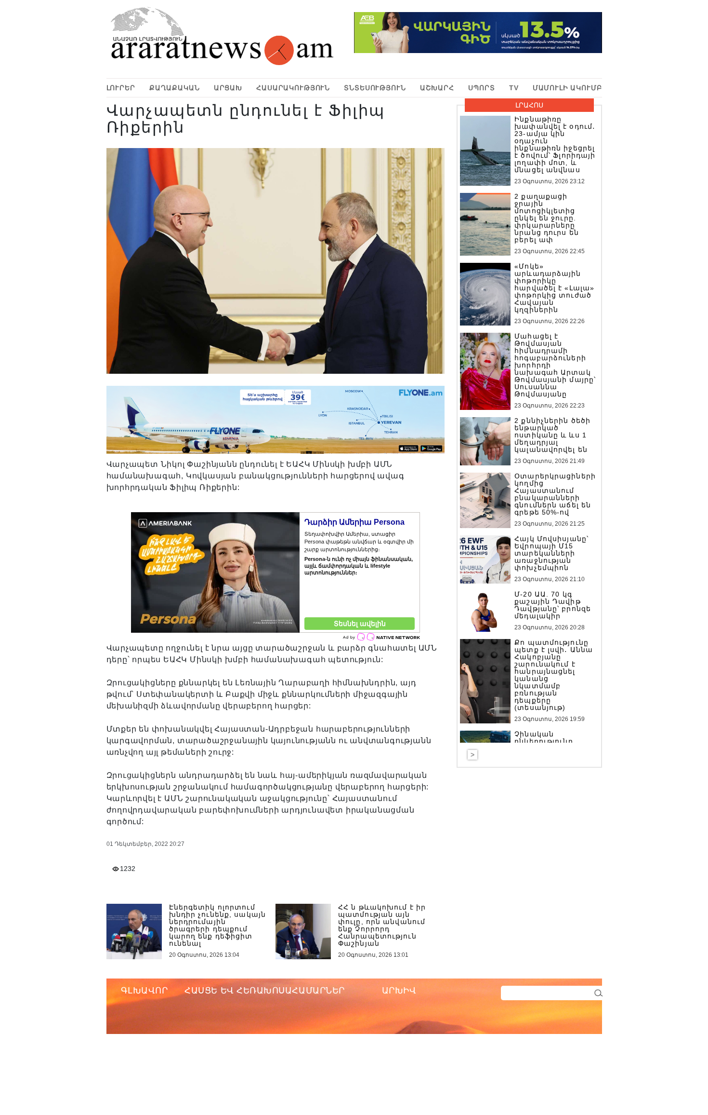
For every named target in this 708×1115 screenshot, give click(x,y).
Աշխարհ (437, 88)
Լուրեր (120, 88)
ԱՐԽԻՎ (399, 990)
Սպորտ (481, 88)
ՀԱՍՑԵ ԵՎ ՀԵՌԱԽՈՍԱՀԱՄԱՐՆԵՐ (264, 990)
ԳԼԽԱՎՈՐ (144, 990)
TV (514, 88)
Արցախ (228, 88)
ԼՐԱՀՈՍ (529, 105)
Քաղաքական (174, 88)
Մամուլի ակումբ (567, 88)
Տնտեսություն (375, 88)
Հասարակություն (293, 88)
